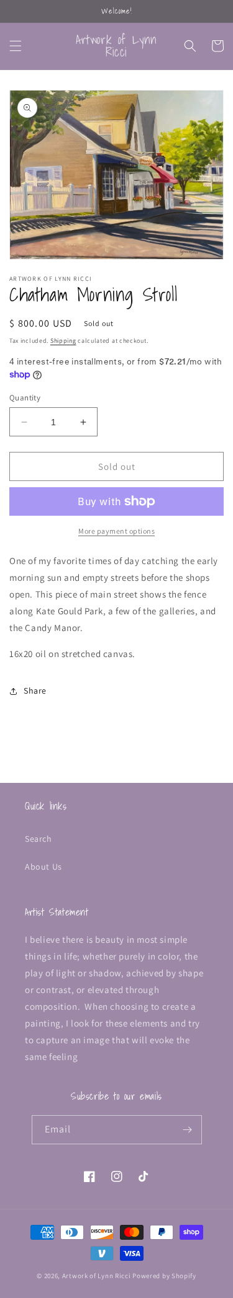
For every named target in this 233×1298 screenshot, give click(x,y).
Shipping (63, 341)
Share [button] (35, 690)
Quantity (24, 397)
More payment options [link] (116, 531)
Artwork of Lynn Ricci (96, 1275)
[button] (15, 46)
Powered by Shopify (164, 1275)
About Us (43, 866)
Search (38, 838)
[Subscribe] (187, 1129)
